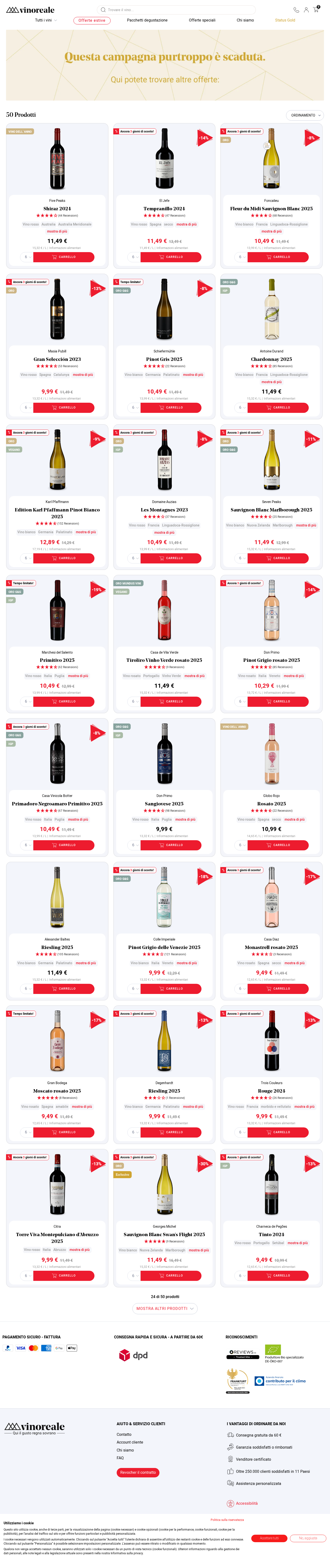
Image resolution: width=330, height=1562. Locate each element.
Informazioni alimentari (65, 248)
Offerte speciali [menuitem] (202, 20)
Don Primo (272, 652)
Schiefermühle (164, 351)
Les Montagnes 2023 (164, 510)
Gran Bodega (57, 1083)
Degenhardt (164, 1083)
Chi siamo (125, 1450)
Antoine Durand (271, 351)
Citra (57, 1226)
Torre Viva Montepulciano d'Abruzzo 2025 (57, 1238)
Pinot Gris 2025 (164, 359)
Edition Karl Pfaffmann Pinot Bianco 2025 (57, 513)
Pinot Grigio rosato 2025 (271, 660)
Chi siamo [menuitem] (245, 20)
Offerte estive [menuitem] (92, 20)
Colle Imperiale (164, 939)
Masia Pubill (57, 351)
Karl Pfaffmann (57, 501)
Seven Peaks (271, 501)
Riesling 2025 (57, 947)
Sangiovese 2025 (164, 804)
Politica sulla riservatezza (227, 1520)
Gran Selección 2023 (57, 359)
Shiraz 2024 (57, 209)
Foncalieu (271, 200)
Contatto (124, 1435)
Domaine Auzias (164, 501)
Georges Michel (164, 1226)
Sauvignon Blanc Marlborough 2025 (271, 510)
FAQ (120, 1458)
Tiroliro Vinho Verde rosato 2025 (164, 660)
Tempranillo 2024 (164, 209)
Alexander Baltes (57, 939)
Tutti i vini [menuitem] (43, 20)
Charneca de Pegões (271, 1226)
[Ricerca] (103, 10)
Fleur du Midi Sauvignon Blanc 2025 (271, 209)
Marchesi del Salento (57, 652)
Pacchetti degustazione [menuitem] (147, 20)
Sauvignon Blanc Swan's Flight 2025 (164, 1235)
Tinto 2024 (271, 1235)
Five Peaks (57, 200)
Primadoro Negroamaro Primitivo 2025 (57, 804)
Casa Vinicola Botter (57, 795)
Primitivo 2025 (57, 660)
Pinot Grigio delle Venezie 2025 (164, 947)
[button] (296, 10)
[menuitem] (285, 20)
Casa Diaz (271, 939)
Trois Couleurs (271, 1083)
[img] (57, 216)
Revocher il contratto (138, 1472)
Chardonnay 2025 (271, 359)
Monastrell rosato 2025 (271, 947)
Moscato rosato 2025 (57, 1091)
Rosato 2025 (271, 804)
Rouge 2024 (271, 1091)
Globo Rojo (271, 795)
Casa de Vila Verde (164, 652)
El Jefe (164, 200)
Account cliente (130, 1442)
